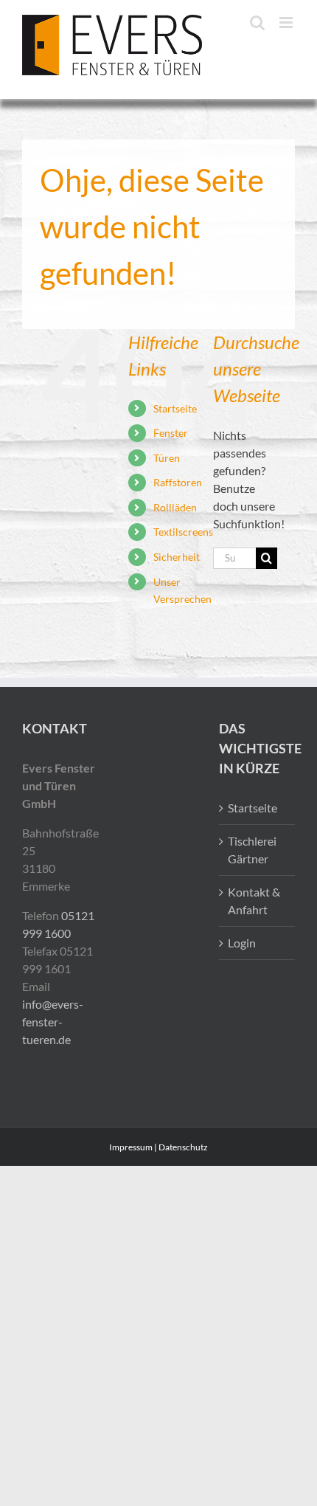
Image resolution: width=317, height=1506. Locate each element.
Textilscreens (183, 531)
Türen (166, 458)
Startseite (175, 408)
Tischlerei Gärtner (252, 850)
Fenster (170, 432)
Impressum (131, 1147)
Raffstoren (177, 482)
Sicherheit (176, 556)
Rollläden (175, 507)
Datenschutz (183, 1147)
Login (242, 943)
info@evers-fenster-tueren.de (52, 1021)
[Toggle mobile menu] (287, 22)
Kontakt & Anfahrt (254, 900)
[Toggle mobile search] (257, 22)
